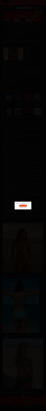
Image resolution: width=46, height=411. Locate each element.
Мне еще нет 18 (23, 207)
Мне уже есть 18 (23, 205)
